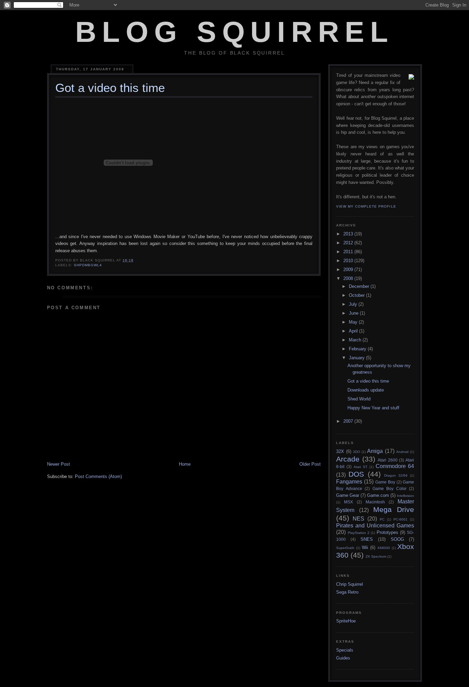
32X (340, 451)
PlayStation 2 (358, 533)
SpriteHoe (346, 621)
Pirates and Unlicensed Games (375, 525)
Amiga (375, 451)
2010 (348, 260)
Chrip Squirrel (349, 584)
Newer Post (58, 464)
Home (185, 464)
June (354, 313)
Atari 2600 (387, 460)
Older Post (310, 464)
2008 (348, 278)
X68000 (383, 548)
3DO (356, 452)
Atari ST (360, 467)
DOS (356, 474)
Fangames (349, 482)
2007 (348, 421)
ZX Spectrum (376, 556)
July (353, 304)
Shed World (358, 398)
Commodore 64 (395, 466)
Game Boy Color (390, 488)
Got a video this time (368, 381)
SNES (367, 539)
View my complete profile (366, 206)
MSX (348, 502)
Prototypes (387, 532)
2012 (348, 242)
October (357, 295)
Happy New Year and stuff (373, 407)
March (356, 339)
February (358, 348)
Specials (344, 650)
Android (402, 452)
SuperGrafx (345, 548)
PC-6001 (400, 519)
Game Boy (385, 482)
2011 (348, 251)
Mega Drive (393, 509)
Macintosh (375, 502)
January (357, 357)
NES (358, 519)
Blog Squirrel (234, 32)
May (354, 322)
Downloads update (365, 390)
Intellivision (405, 496)
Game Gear (347, 495)
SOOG (397, 539)
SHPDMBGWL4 (88, 265)
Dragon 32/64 (396, 475)
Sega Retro (347, 592)
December (359, 286)
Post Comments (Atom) (98, 476)
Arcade (347, 459)
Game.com (378, 495)
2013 (348, 233)
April (354, 331)
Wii (365, 547)
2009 (348, 269)
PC (382, 519)
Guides (343, 658)
